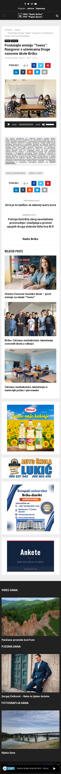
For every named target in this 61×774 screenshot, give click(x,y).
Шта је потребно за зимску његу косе (30, 205)
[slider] (50, 124)
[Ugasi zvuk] (43, 124)
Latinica (30, 8)
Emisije (14, 41)
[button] (54, 768)
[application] (30, 124)
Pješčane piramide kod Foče (18, 639)
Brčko (7, 41)
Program (21, 8)
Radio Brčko (13, 58)
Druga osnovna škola (15, 173)
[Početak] (8, 124)
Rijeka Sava (8, 752)
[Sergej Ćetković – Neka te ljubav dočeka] (30, 673)
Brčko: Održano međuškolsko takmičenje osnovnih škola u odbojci (29, 342)
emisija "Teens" (35, 173)
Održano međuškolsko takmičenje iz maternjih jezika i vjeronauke (26, 389)
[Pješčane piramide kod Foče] (30, 617)
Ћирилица (40, 8)
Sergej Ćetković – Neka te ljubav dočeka (25, 696)
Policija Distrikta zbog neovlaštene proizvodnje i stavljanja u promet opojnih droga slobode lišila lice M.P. (30, 223)
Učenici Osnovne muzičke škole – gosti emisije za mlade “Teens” (28, 296)
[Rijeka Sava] (30, 729)
